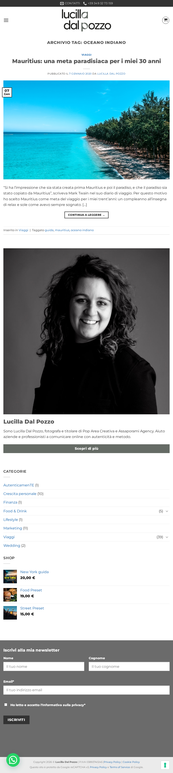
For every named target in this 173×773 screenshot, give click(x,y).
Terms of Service (120, 767)
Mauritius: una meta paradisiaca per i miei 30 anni (86, 60)
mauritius (62, 230)
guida (49, 230)
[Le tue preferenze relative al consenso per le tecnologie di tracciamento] (165, 765)
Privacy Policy (112, 762)
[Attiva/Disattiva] (167, 511)
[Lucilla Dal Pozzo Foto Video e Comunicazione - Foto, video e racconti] (86, 20)
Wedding (11, 545)
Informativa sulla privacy (63, 705)
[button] (6, 20)
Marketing (12, 528)
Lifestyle (10, 520)
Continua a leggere (86, 215)
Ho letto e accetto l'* (47, 705)
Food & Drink (15, 511)
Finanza (10, 502)
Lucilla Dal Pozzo (111, 73)
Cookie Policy (131, 762)
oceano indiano (82, 230)
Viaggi (86, 54)
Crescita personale (19, 494)
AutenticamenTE (18, 485)
